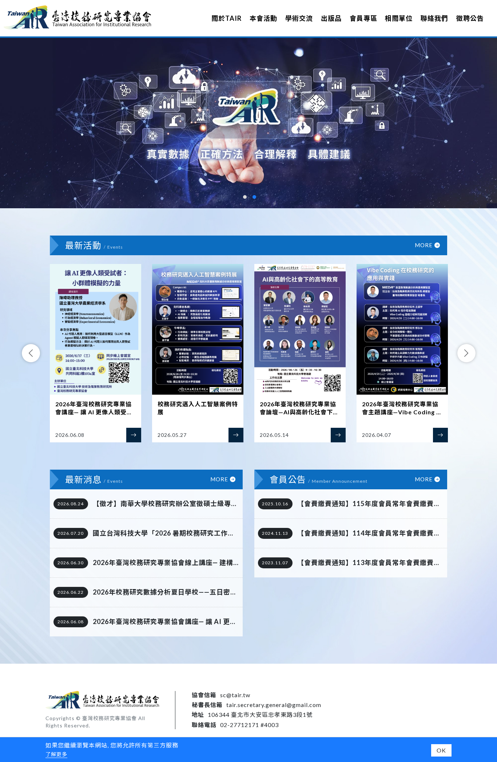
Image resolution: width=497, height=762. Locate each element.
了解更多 (56, 754)
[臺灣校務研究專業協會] (77, 17)
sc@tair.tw (235, 694)
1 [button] (245, 197)
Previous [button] (31, 353)
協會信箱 (204, 694)
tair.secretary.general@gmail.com (273, 704)
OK (441, 750)
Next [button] (466, 353)
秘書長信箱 (207, 704)
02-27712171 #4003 (249, 724)
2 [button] (254, 197)
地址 (198, 714)
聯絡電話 (204, 724)
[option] (248, 123)
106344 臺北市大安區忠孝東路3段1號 (260, 714)
